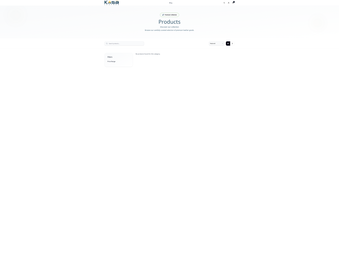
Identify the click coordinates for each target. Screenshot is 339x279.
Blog (170, 3)
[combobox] (216, 43)
